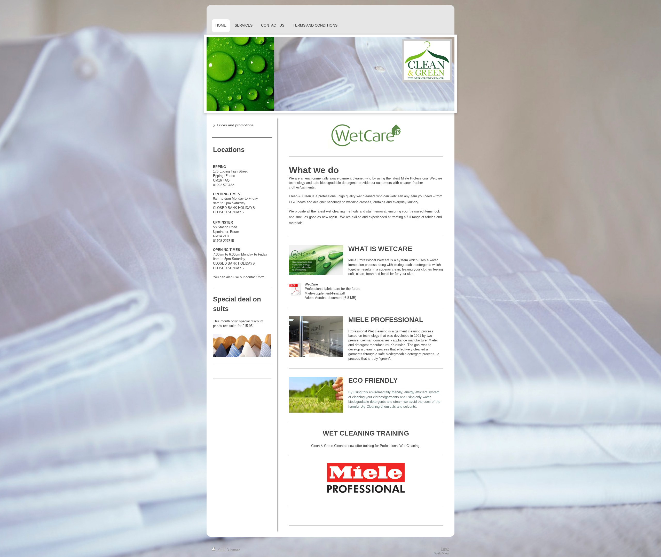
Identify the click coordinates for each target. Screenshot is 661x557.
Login (445, 549)
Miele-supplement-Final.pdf (325, 293)
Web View (441, 553)
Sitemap (233, 549)
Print (220, 549)
